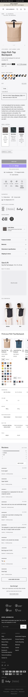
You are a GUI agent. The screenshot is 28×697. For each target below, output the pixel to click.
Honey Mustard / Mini (17, 95)
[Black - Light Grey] (14, 384)
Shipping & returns (6, 253)
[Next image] (24, 45)
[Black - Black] (22, 382)
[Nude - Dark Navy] (8, 382)
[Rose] (3, 374)
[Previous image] (3, 45)
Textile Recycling (19, 642)
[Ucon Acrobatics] (10, 9)
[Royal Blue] (8, 374)
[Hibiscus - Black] (20, 382)
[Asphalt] (10, 374)
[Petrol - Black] (14, 382)
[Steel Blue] (5, 363)
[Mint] (3, 382)
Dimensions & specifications (9, 249)
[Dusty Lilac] (3, 379)
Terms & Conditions (6, 655)
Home (3, 13)
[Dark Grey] (5, 376)
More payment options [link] (14, 169)
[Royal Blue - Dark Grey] (10, 368)
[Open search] (17, 9)
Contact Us (4, 658)
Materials (4, 244)
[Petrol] (5, 368)
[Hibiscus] (8, 379)
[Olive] (8, 368)
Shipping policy (14, 693)
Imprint (17, 650)
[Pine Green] (3, 384)
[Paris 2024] (8, 366)
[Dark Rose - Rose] (10, 376)
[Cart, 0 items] (24, 9)
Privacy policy (6, 691)
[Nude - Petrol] (5, 374)
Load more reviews (14, 579)
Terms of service (14, 691)
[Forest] (5, 379)
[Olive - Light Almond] (3, 371)
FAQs (3, 636)
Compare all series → (7, 151)
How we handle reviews (14, 593)
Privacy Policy (5, 647)
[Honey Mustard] (3, 363)
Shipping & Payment (7, 639)
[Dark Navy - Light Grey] (10, 366)
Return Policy (5, 642)
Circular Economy (19, 639)
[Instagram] (2, 665)
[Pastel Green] (8, 363)
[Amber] (3, 366)
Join (23, 626)
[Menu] (3, 9)
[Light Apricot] (10, 371)
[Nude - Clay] (5, 382)
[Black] (3, 376)
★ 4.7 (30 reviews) (21, 64)
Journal (17, 647)
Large (4, 88)
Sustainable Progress (20, 636)
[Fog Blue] (5, 371)
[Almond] (8, 371)
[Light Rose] (10, 379)
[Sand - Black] (17, 382)
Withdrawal (4, 644)
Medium (7, 359)
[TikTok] (5, 665)
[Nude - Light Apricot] (10, 382)
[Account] (21, 9)
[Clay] (10, 363)
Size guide (24, 83)
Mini (3, 359)
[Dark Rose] (8, 376)
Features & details (6, 240)
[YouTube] (8, 665)
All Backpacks (9, 13)
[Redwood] (5, 384)
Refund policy (21, 691)
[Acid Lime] (3, 368)
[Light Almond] (5, 366)
